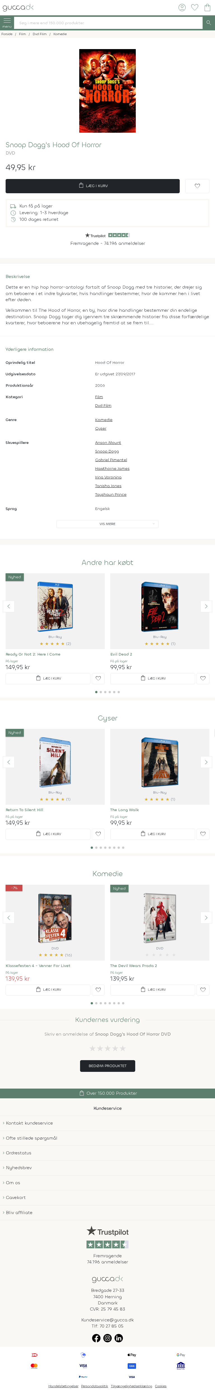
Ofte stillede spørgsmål (31, 1138)
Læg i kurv (93, 185)
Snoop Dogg (107, 451)
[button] (9, 606)
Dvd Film (103, 405)
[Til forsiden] (18, 7)
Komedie (104, 419)
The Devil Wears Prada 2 (133, 965)
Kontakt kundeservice (29, 1123)
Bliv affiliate (19, 1212)
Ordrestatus (18, 1153)
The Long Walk (124, 810)
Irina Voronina (108, 477)
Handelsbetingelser (63, 1386)
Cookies (161, 1386)
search (208, 23)
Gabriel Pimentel (111, 460)
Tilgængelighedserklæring (131, 1386)
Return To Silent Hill (24, 810)
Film (99, 397)
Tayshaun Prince (111, 494)
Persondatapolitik (94, 1386)
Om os (13, 1183)
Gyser (100, 428)
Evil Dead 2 (121, 654)
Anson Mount (108, 442)
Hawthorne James (112, 468)
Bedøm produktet (108, 1066)
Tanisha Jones (108, 486)
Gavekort (16, 1197)
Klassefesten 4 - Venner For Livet (38, 965)
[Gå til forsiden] (107, 1279)
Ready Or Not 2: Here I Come (33, 654)
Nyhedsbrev (19, 1168)
